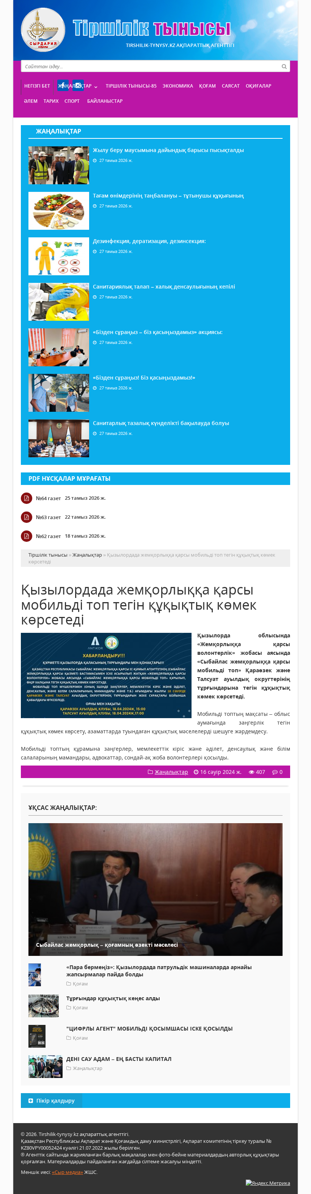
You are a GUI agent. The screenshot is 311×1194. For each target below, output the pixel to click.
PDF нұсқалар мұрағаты (69, 478)
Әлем (31, 101)
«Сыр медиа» (67, 1172)
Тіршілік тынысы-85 (131, 86)
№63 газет (48, 517)
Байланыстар (105, 101)
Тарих (51, 101)
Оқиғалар (258, 86)
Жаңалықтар (74, 86)
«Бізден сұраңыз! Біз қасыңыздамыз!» (144, 377)
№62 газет (48, 536)
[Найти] (284, 66)
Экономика (178, 86)
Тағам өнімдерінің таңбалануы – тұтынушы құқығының (168, 195)
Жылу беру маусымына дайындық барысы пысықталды (168, 150)
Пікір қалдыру (55, 1100)
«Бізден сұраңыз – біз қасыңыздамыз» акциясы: (158, 332)
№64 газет (48, 498)
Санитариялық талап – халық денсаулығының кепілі (164, 286)
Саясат (231, 86)
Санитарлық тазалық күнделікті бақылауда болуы (161, 423)
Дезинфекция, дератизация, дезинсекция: (149, 241)
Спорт (72, 101)
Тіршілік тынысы (126, 30)
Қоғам (207, 86)
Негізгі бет (37, 86)
